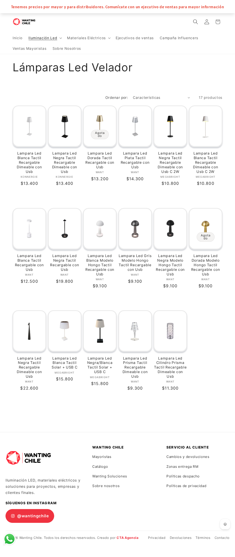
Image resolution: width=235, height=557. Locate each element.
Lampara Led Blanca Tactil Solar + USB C (64, 363)
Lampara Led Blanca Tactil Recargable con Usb (29, 263)
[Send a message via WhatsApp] (9, 539)
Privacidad (157, 538)
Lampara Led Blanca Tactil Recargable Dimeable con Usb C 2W (205, 162)
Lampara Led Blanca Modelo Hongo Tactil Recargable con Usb (99, 265)
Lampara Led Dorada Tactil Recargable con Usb (99, 160)
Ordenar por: (116, 97)
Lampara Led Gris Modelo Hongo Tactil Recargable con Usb (135, 263)
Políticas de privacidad (186, 486)
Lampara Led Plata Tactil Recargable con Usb (135, 160)
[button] (44, 38)
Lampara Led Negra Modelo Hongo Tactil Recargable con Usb (170, 265)
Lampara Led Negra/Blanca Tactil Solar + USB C (100, 365)
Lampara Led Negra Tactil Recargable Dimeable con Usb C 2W (170, 162)
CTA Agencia (127, 538)
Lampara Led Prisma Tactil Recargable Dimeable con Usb (135, 367)
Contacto (222, 538)
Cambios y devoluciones (188, 456)
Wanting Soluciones (109, 476)
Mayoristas (102, 456)
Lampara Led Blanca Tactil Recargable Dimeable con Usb (29, 162)
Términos (203, 538)
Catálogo (100, 466)
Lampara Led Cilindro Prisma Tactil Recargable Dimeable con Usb (170, 367)
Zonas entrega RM (182, 466)
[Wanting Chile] (28, 458)
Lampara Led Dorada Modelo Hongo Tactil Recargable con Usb (205, 265)
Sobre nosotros (106, 486)
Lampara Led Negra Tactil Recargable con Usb (64, 263)
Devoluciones (181, 538)
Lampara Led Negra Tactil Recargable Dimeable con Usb (64, 162)
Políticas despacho (183, 476)
